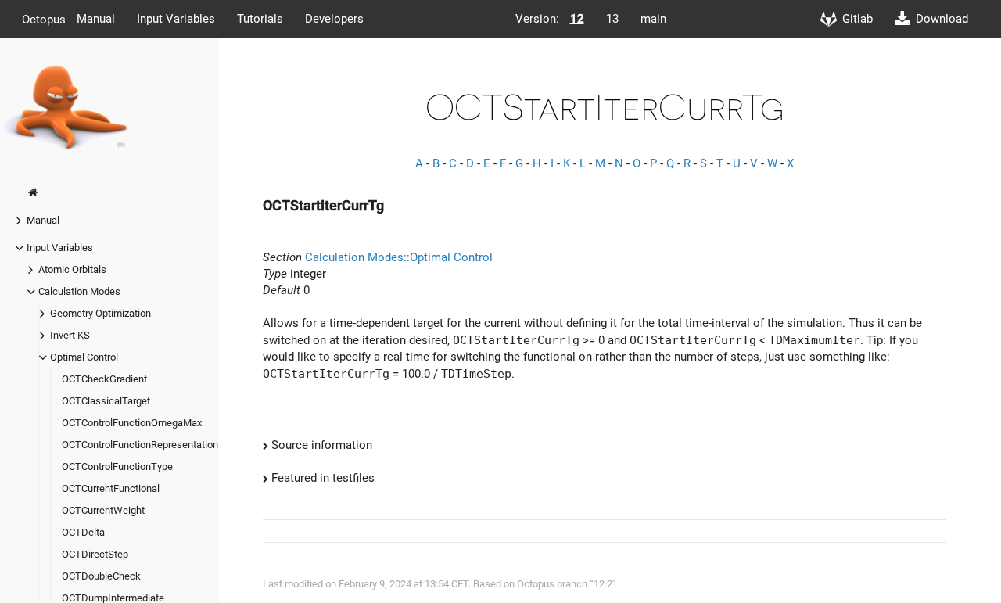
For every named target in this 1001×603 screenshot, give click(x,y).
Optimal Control (84, 357)
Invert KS (70, 335)
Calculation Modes (79, 291)
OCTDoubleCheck (101, 576)
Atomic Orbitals (72, 269)
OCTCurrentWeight (103, 510)
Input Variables (176, 19)
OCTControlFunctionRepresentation (140, 444)
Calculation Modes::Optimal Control (399, 257)
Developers (334, 19)
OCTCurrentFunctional (111, 488)
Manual (96, 19)
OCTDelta (83, 532)
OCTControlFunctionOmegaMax (132, 423)
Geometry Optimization (100, 313)
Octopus (44, 19)
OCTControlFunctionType (117, 466)
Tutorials (260, 19)
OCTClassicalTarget (106, 401)
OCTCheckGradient (104, 379)
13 (612, 19)
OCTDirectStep (95, 554)
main (653, 19)
